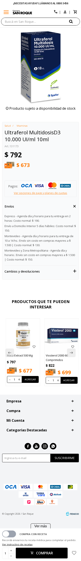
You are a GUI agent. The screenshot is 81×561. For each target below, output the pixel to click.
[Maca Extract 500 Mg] (23, 335)
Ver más (40, 526)
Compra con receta (33, 534)
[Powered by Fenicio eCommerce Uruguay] (72, 514)
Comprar (44, 553)
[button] (74, 21)
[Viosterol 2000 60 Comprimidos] (62, 335)
